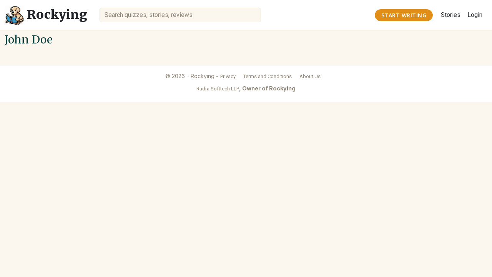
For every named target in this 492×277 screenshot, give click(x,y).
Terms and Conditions (267, 76)
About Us (310, 76)
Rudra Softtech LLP (217, 89)
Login (474, 14)
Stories (450, 14)
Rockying (55, 14)
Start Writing (404, 15)
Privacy (228, 76)
